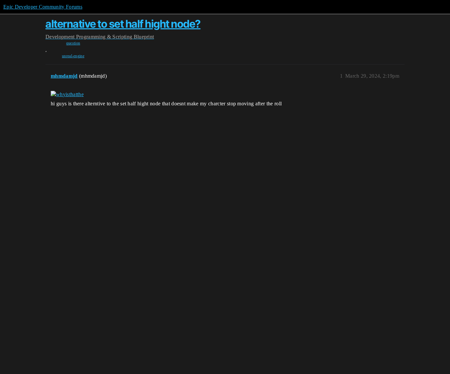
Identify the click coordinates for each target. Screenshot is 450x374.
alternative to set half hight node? (123, 23)
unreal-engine (73, 56)
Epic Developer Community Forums (42, 7)
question (73, 43)
